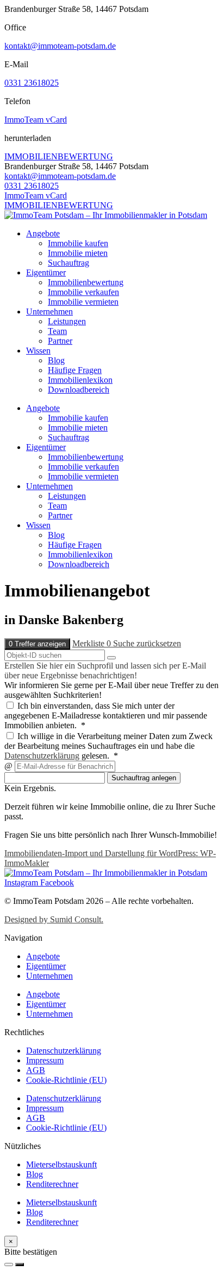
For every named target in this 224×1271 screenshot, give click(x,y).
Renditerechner (52, 1184)
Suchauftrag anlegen (143, 778)
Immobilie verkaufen (83, 292)
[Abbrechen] (8, 1264)
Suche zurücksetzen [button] (147, 643)
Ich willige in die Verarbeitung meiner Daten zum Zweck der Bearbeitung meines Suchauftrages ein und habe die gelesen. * (108, 745)
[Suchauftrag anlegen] (19, 1264)
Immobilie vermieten (83, 301)
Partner (60, 340)
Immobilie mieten (78, 253)
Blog (56, 360)
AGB (35, 1070)
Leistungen (67, 321)
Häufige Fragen (75, 370)
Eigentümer (46, 272)
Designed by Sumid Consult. (53, 919)
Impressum (45, 1060)
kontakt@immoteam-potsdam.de (60, 45)
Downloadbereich (78, 389)
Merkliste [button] (91, 643)
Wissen (38, 350)
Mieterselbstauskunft (61, 1164)
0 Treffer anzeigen (37, 644)
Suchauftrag (68, 262)
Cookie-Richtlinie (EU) (66, 1079)
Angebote (43, 233)
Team (57, 331)
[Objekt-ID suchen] (111, 657)
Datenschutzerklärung (41, 755)
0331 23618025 (31, 82)
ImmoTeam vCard (35, 119)
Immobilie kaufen (78, 243)
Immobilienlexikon (80, 379)
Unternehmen (49, 311)
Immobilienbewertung (85, 282)
